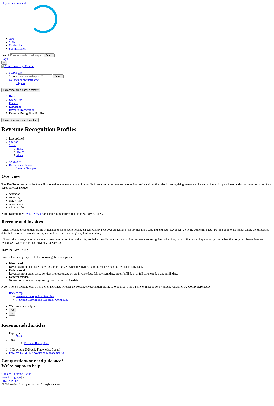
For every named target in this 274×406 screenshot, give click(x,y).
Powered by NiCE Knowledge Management (36, 352)
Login (5, 59)
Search (5, 55)
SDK (12, 42)
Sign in (20, 83)
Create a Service (33, 213)
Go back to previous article (25, 79)
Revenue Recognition (21, 109)
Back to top (16, 293)
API (11, 38)
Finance (13, 103)
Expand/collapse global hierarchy (21, 90)
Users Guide (16, 99)
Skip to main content (13, 3)
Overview (15, 161)
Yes (12, 309)
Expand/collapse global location (20, 120)
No (11, 313)
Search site (15, 72)
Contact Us (15, 45)
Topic (19, 336)
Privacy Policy (10, 380)
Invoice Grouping (26, 168)
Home (12, 96)
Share (12, 145)
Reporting (15, 106)
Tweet (20, 152)
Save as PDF (16, 141)
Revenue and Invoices (22, 165)
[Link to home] (17, 66)
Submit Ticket (17, 48)
